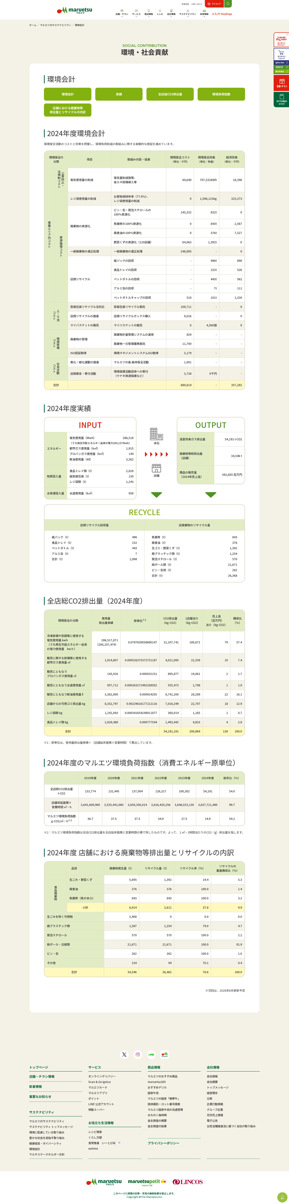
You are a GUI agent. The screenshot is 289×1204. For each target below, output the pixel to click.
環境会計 (68, 94)
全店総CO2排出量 (170, 94)
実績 (119, 94)
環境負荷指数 (221, 94)
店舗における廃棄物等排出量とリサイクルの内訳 (68, 110)
